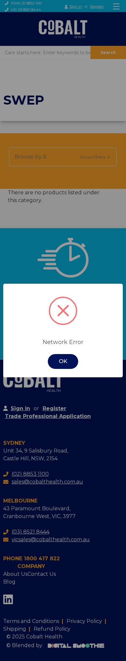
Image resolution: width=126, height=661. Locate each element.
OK (63, 361)
